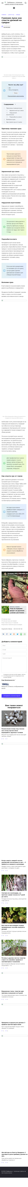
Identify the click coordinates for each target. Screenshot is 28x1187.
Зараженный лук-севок (16, 110)
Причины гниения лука (14, 108)
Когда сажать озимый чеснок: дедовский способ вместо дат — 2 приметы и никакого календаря (14, 862)
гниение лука (6, 619)
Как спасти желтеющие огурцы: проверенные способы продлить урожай (13, 927)
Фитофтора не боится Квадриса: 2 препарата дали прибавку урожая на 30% (14, 1154)
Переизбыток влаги (15, 117)
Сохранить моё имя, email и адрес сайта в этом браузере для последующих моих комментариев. (14, 676)
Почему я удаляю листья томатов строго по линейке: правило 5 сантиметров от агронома (13, 959)
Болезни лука (10, 119)
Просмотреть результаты (16, 96)
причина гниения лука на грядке (12, 624)
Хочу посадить (13, 90)
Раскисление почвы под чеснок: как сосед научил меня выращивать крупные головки (13, 730)
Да (9, 88)
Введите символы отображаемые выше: (13, 687)
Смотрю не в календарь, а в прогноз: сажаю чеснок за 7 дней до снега (13, 894)
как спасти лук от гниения (10, 622)
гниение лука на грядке (9, 621)
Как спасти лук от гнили (14, 122)
